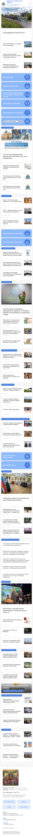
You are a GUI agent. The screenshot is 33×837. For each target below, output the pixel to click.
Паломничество (6, 729)
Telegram (23, 802)
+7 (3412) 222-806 (8, 824)
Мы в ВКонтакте (9, 802)
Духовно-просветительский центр (10, 539)
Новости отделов (6, 471)
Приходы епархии (6, 195)
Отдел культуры (6, 581)
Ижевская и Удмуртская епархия (14, 1)
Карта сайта (23, 807)
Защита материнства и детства (9, 350)
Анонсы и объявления (7, 127)
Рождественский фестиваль (9, 650)
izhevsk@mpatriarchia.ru (9, 820)
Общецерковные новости (8, 248)
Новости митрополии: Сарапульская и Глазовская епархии (15, 419)
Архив (9, 807)
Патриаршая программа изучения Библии (12, 695)
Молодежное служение (8, 384)
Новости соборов (7, 282)
